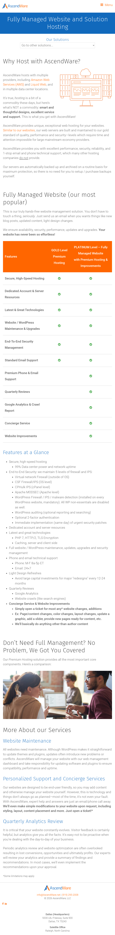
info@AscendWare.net (48, 895)
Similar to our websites (19, 130)
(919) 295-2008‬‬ (70, 895)
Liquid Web (38, 84)
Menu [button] (109, 5)
